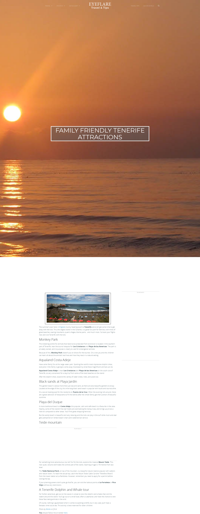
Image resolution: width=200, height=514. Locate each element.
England (62, 327)
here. (66, 513)
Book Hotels (149, 6)
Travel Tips (135, 6)
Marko (48, 509)
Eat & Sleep (73, 6)
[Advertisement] (100, 272)
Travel (48, 6)
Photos (60, 6)
